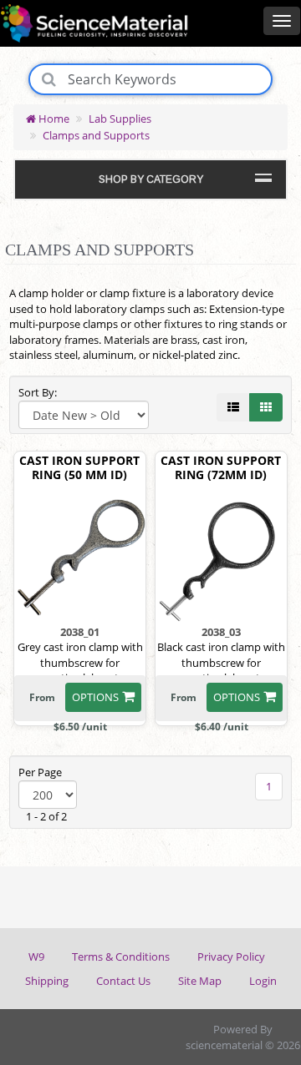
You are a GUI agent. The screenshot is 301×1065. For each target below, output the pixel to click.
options (95, 696)
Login (263, 980)
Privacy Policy (231, 956)
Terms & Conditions (121, 956)
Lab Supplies (120, 118)
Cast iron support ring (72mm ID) (221, 468)
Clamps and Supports (96, 135)
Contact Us (123, 980)
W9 (36, 956)
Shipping (47, 980)
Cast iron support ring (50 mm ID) (79, 468)
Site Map (200, 980)
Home (52, 118)
